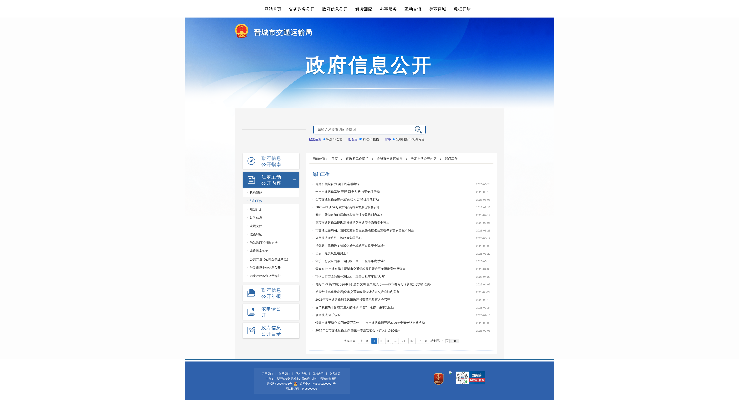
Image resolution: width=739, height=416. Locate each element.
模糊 (375, 139)
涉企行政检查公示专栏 (265, 275)
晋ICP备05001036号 (279, 383)
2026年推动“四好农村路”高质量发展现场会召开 (347, 207)
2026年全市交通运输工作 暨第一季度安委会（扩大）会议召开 (357, 330)
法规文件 (256, 226)
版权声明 (318, 373)
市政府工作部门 (357, 158)
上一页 (364, 341)
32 (412, 341)
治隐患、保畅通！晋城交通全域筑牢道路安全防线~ (350, 245)
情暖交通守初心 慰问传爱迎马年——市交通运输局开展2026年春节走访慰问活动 (370, 322)
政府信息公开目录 (271, 330)
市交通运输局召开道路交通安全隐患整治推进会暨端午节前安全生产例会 (364, 230)
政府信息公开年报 (271, 293)
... (395, 341)
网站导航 (301, 373)
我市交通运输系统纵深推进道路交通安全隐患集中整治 (352, 222)
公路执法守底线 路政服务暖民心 (338, 238)
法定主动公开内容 (271, 180)
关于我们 (267, 373)
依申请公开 (271, 311)
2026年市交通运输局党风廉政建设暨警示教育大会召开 (352, 299)
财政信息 (256, 217)
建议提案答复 (259, 250)
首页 (334, 158)
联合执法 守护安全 (328, 315)
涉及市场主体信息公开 (265, 267)
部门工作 (256, 201)
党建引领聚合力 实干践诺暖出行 (337, 184)
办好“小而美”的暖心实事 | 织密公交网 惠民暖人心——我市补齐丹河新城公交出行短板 (373, 284)
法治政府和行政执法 (264, 242)
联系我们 (284, 373)
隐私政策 (335, 373)
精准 (366, 139)
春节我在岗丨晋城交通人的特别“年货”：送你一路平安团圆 (354, 307)
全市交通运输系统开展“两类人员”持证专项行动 (347, 199)
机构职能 (256, 192)
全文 (339, 139)
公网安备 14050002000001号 (318, 383)
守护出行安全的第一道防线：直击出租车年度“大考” (350, 261)
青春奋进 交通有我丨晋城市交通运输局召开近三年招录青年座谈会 (360, 268)
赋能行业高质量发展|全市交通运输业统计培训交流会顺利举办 (357, 291)
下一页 (423, 341)
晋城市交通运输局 (283, 32)
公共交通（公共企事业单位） (270, 259)
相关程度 (418, 139)
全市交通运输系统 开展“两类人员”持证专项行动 (347, 191)
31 (403, 341)
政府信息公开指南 (271, 161)
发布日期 (402, 139)
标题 (329, 139)
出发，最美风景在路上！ (332, 253)
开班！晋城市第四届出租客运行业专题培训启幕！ (349, 214)
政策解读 (256, 234)
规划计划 (256, 209)
